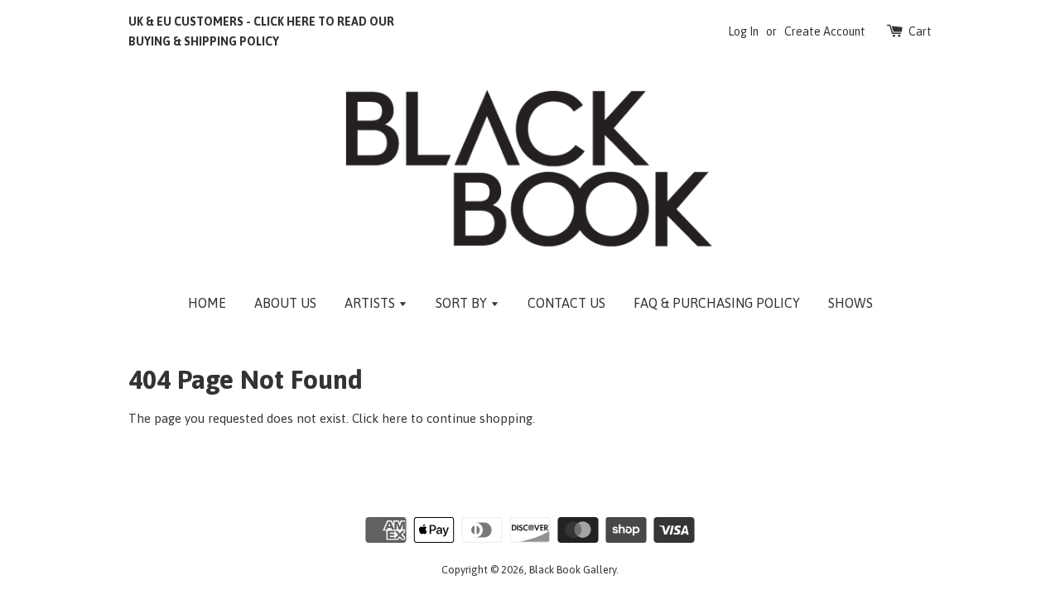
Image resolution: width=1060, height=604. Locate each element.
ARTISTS (371, 302)
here (394, 418)
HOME (207, 302)
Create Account (824, 31)
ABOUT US (285, 302)
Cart (920, 31)
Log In (743, 31)
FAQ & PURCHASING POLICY (717, 302)
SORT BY (463, 302)
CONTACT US (566, 302)
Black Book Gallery (572, 569)
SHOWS (850, 302)
